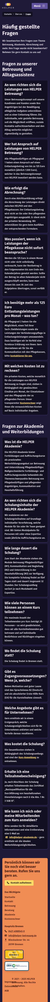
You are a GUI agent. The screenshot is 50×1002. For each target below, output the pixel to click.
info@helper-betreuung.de (22, 935)
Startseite (8, 14)
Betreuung (10, 905)
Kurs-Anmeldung (27, 757)
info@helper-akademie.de (23, 837)
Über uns (18, 14)
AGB (7, 990)
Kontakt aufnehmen (21, 882)
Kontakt (9, 901)
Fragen (28, 14)
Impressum (10, 981)
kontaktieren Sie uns (21, 355)
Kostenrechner (28, 403)
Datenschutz (11, 986)
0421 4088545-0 (16, 931)
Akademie (10, 914)
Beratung (9, 910)
